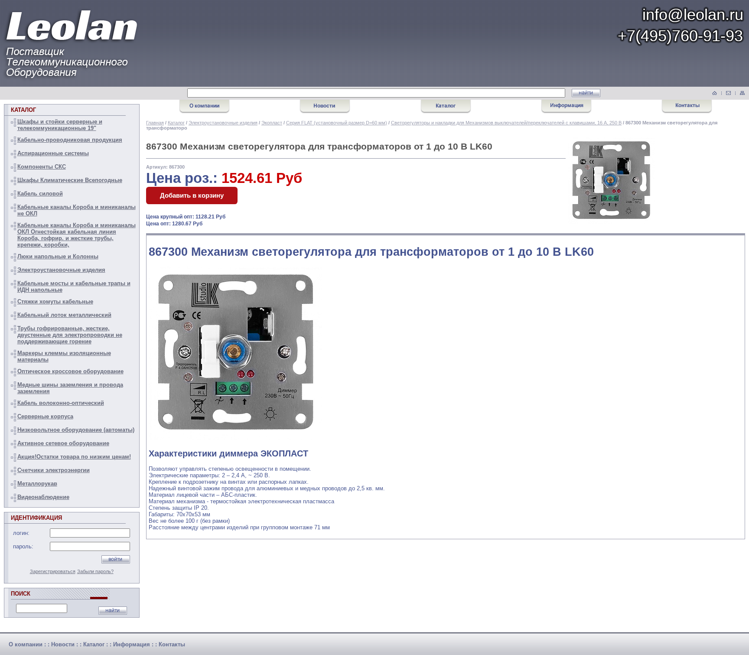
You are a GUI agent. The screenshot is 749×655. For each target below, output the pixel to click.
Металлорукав (37, 483)
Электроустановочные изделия (61, 270)
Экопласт (271, 122)
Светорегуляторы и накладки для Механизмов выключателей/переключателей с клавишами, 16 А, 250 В (506, 122)
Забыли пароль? (95, 571)
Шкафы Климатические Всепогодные (69, 180)
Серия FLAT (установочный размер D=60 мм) (336, 122)
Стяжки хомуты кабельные (55, 301)
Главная (155, 122)
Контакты (172, 644)
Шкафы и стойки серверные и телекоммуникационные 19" (59, 124)
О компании (25, 644)
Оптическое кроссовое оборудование (70, 371)
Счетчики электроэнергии (53, 470)
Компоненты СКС (41, 166)
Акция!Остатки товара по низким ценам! (74, 456)
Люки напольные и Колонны (57, 256)
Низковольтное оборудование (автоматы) (75, 430)
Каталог (176, 122)
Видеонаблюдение (43, 497)
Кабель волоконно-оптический (60, 403)
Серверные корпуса (45, 416)
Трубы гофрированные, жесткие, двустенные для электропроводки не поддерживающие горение (69, 335)
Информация (131, 644)
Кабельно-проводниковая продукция (69, 140)
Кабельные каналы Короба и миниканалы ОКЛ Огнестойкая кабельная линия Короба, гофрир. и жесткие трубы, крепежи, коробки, (76, 235)
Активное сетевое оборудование (63, 443)
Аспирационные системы (53, 153)
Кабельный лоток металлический (64, 315)
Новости (63, 644)
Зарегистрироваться (52, 571)
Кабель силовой (40, 193)
